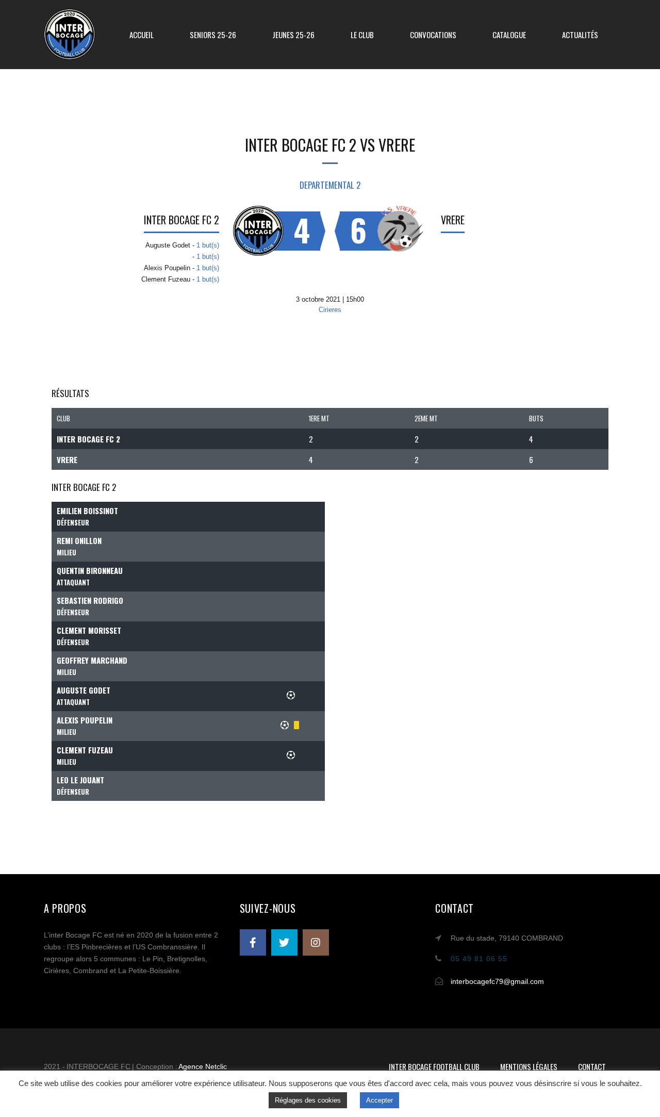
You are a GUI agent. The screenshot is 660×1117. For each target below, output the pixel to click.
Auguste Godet (83, 690)
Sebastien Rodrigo (90, 600)
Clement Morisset (89, 630)
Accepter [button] (379, 1100)
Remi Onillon (79, 540)
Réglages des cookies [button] (308, 1100)
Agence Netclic (202, 1066)
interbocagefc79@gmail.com (497, 981)
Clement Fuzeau (85, 749)
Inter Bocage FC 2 (181, 219)
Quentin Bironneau (90, 570)
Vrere (453, 219)
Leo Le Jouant (80, 779)
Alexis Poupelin (84, 720)
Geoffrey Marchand (92, 660)
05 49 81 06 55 (479, 959)
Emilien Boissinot (87, 510)
